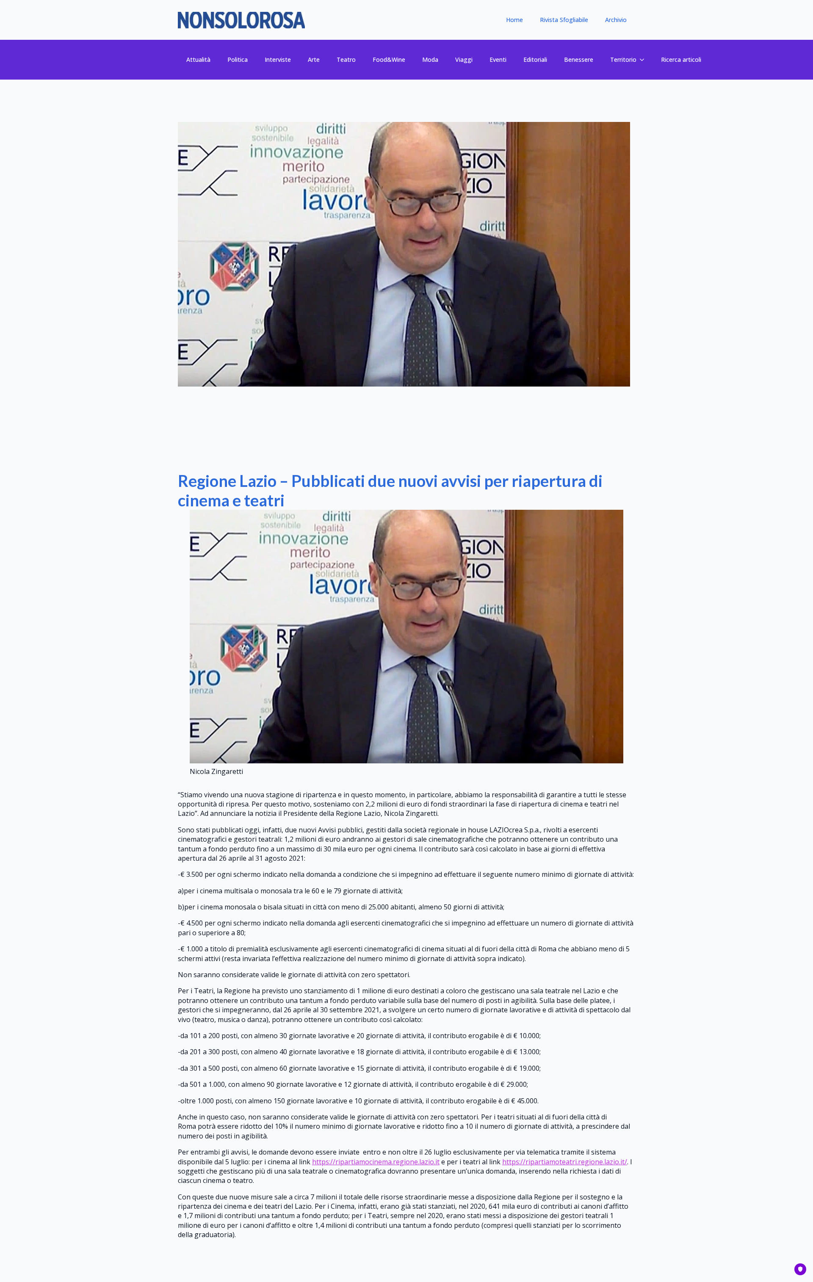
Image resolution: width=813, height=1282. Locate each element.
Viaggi (464, 59)
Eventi (497, 59)
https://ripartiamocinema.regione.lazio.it (376, 1161)
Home (514, 20)
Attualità (198, 59)
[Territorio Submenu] (644, 59)
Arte (314, 59)
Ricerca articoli (681, 59)
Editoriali (535, 59)
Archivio (616, 20)
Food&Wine (389, 59)
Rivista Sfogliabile (564, 20)
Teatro (346, 59)
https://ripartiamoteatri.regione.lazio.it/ (564, 1161)
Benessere (578, 59)
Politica (237, 59)
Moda (430, 59)
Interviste (278, 59)
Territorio (623, 59)
